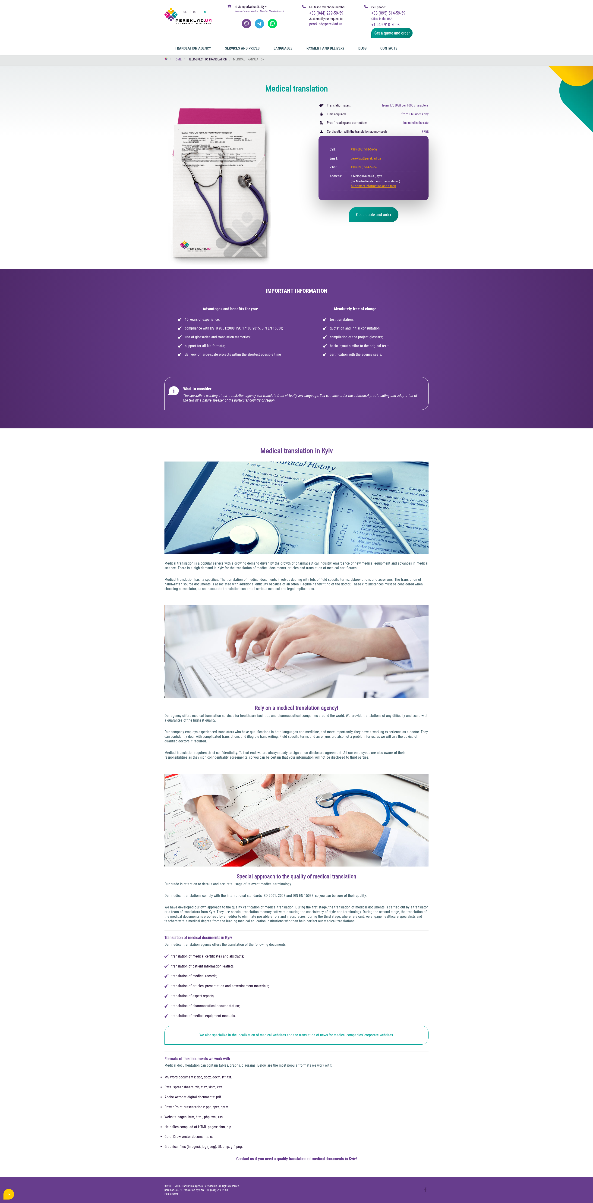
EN (204, 12)
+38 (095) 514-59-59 (388, 13)
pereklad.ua (171, 1190)
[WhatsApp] (272, 23)
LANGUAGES (283, 48)
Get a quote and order (392, 33)
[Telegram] (259, 23)
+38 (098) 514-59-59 (364, 149)
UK (185, 12)
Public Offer (171, 1194)
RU (194, 12)
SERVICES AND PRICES (242, 48)
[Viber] (246, 23)
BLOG (362, 48)
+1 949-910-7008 (385, 24)
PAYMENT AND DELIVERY (325, 48)
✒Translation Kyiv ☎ (204, 1190)
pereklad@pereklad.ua (366, 158)
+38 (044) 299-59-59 (326, 13)
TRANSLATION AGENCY (193, 48)
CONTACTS (388, 48)
